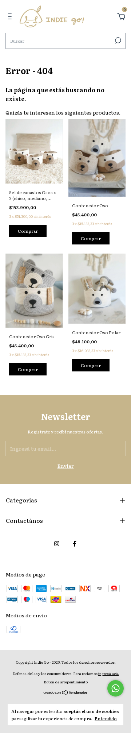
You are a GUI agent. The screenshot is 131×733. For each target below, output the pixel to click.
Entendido (106, 718)
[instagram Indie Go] (57, 543)
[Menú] (11, 17)
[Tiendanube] (65, 693)
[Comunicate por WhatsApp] (115, 688)
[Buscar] (117, 40)
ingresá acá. (108, 673)
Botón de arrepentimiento (66, 681)
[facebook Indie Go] (75, 543)
